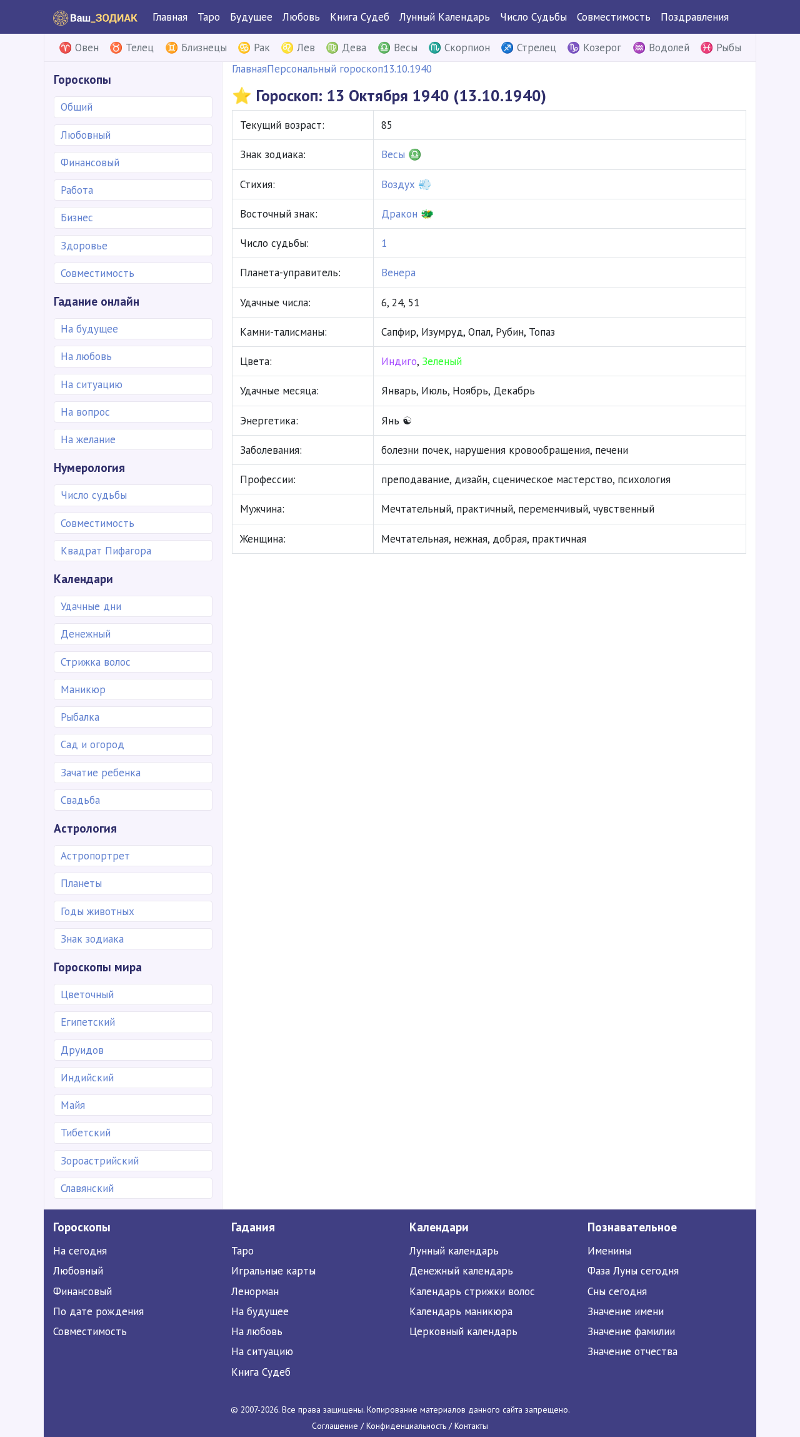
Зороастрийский (100, 1161)
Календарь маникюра (460, 1311)
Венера (398, 272)
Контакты (471, 1425)
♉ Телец (131, 47)
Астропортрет (95, 856)
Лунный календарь (454, 1251)
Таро (209, 17)
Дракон (399, 214)
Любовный (86, 135)
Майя (73, 1105)
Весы (393, 154)
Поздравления (695, 17)
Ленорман (255, 1291)
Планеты (81, 883)
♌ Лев (298, 47)
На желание (88, 439)
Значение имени (626, 1311)
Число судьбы (94, 495)
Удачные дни (91, 606)
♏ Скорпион (459, 47)
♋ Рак (254, 47)
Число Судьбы (533, 17)
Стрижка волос (96, 662)
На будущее (89, 329)
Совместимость (614, 17)
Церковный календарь (463, 1331)
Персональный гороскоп (325, 69)
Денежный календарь (461, 1271)
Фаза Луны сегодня (633, 1271)
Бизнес (77, 217)
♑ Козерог (594, 47)
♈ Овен (79, 47)
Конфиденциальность (406, 1425)
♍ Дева (346, 47)
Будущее (251, 17)
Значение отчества (633, 1351)
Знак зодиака (92, 939)
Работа (77, 190)
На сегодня (80, 1251)
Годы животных (97, 911)
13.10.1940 (407, 69)
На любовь (86, 356)
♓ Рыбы (720, 47)
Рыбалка (80, 717)
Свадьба (80, 800)
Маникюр (83, 689)
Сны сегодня (617, 1291)
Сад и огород (92, 744)
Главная (170, 17)
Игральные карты (273, 1271)
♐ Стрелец (528, 47)
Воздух (398, 184)
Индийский (87, 1077)
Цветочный (87, 994)
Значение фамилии (631, 1331)
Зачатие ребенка (101, 772)
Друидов (82, 1050)
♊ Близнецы (196, 47)
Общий (76, 107)
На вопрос (85, 412)
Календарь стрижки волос (472, 1291)
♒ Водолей (660, 47)
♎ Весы (398, 47)
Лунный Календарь (444, 17)
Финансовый (90, 162)
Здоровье (84, 246)
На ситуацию (91, 384)
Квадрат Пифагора (106, 551)
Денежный (86, 634)
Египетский (88, 1022)
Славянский (87, 1188)
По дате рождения (98, 1311)
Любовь (301, 17)
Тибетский (86, 1132)
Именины (609, 1251)
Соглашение (335, 1425)
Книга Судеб (359, 17)
